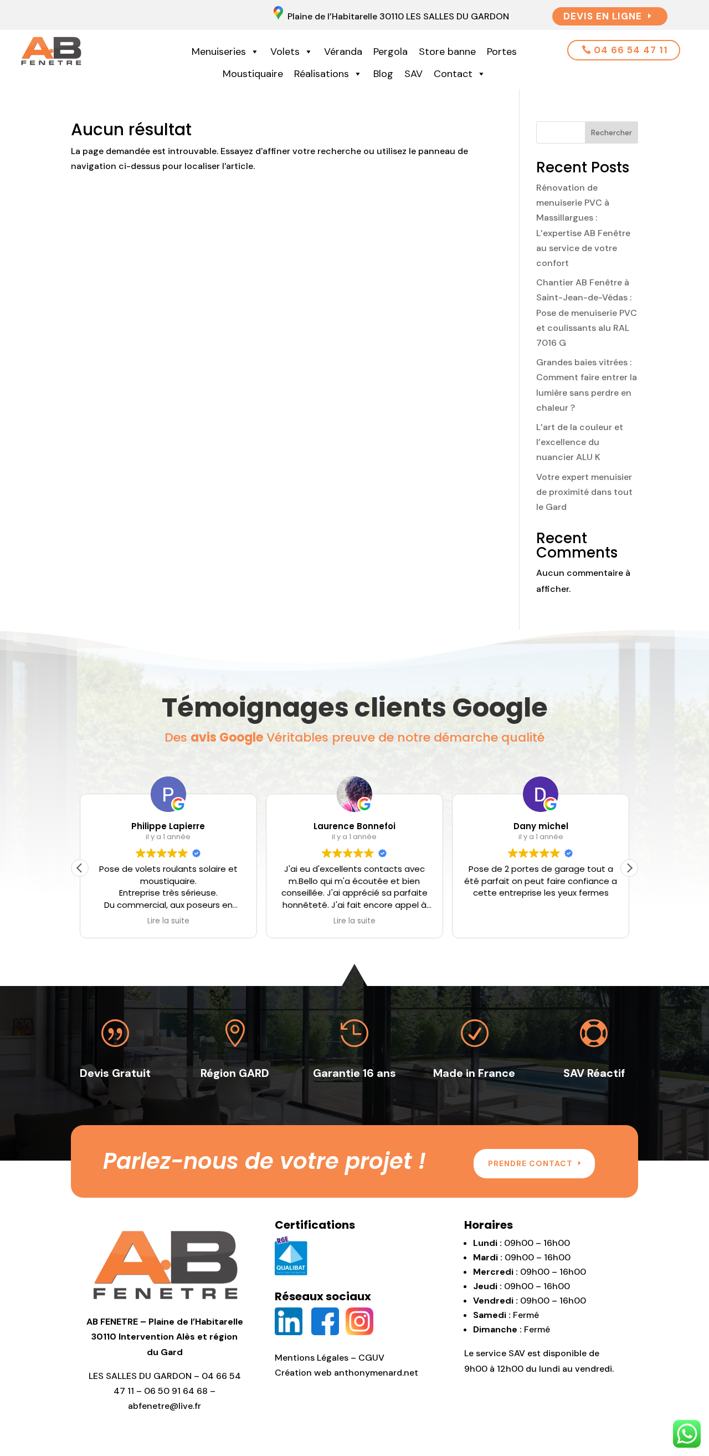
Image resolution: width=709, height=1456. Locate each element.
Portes (502, 51)
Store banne (447, 51)
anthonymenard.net (376, 1372)
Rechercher (611, 132)
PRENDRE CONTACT (530, 1163)
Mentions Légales (311, 1357)
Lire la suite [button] (168, 921)
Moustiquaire (253, 73)
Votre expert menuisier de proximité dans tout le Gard (584, 492)
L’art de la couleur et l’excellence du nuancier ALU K (579, 442)
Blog (383, 73)
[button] (629, 868)
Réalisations (321, 73)
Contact (453, 73)
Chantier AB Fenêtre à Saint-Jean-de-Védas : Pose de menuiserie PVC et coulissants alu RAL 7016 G (586, 313)
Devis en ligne (602, 16)
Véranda (343, 51)
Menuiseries (219, 51)
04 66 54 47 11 (631, 50)
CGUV (371, 1357)
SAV (413, 73)
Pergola (390, 51)
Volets (285, 51)
